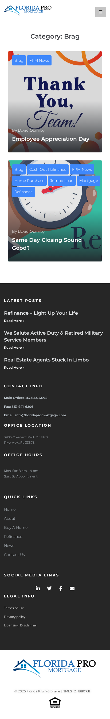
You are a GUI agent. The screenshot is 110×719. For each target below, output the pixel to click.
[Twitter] (49, 588)
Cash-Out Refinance (47, 169)
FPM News (39, 60)
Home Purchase (29, 180)
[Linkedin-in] (38, 588)
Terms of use (14, 608)
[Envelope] (72, 588)
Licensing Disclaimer (20, 625)
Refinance (23, 191)
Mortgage (88, 180)
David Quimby (31, 130)
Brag (18, 60)
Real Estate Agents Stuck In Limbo (46, 360)
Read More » (14, 321)
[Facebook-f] (61, 588)
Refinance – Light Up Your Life (41, 313)
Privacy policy (14, 617)
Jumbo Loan (61, 180)
